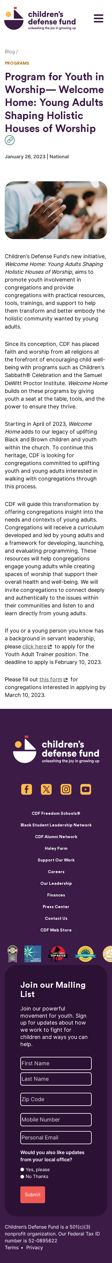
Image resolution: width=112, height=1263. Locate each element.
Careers (56, 872)
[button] (11, 140)
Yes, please (38, 1169)
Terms (12, 1247)
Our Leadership (56, 883)
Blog (10, 51)
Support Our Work (56, 860)
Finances (56, 895)
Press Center (56, 907)
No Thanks (37, 1176)
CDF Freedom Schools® (56, 813)
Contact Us (56, 919)
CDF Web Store (56, 930)
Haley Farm (56, 848)
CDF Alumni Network (56, 837)
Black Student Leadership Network (56, 825)
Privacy (34, 1247)
